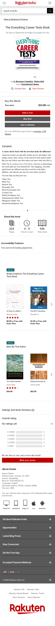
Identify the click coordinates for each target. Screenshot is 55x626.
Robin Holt (39, 81)
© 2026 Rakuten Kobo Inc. (14, 580)
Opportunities (10, 527)
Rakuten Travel (37, 593)
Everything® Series (30, 84)
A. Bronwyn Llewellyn (23, 81)
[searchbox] (27, 10)
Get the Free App (11, 553)
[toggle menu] (4, 3)
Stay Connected (11, 544)
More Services (19, 597)
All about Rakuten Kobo (15, 519)
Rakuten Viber (33, 589)
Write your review (27, 460)
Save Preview (38, 88)
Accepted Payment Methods (17, 562)
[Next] (51, 304)
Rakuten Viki (19, 589)
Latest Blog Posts (12, 536)
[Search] (50, 10)
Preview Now (20, 88)
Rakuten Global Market (18, 593)
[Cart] (49, 3)
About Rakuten (34, 597)
